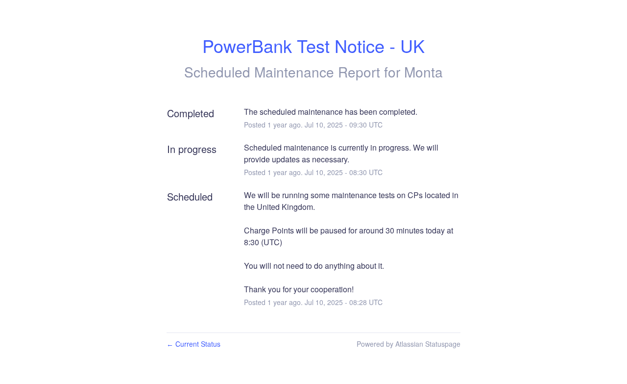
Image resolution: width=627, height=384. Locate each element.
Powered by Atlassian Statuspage (408, 344)
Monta (423, 71)
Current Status (193, 344)
